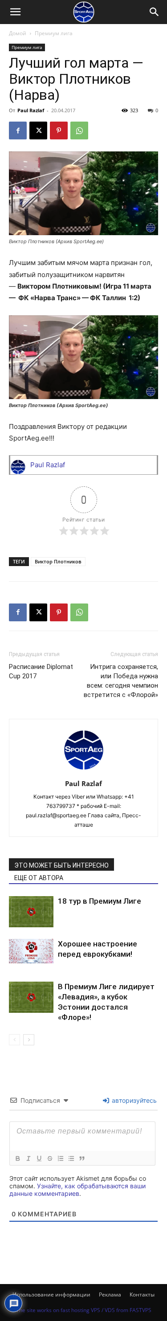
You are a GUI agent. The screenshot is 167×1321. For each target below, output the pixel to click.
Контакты (142, 1294)
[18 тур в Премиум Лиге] (31, 912)
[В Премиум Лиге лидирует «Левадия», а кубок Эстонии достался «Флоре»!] (31, 997)
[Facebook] (18, 130)
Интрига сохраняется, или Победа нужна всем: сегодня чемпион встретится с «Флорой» (121, 681)
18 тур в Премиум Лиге (99, 901)
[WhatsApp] (79, 130)
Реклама (110, 1294)
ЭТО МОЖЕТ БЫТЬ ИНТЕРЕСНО (61, 865)
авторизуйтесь (133, 1100)
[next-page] (28, 1039)
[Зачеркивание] (49, 1158)
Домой (17, 33)
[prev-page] (14, 1039)
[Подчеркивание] (38, 1158)
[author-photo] (83, 771)
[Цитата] (81, 1158)
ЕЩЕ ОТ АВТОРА (38, 877)
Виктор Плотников (58, 561)
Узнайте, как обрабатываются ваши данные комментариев (77, 1189)
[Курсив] (28, 1158)
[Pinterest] (59, 130)
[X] (38, 130)
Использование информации (51, 1294)
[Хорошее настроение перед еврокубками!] (31, 951)
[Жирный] (17, 1158)
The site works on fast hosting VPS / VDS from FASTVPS (83, 1310)
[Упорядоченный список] (60, 1158)
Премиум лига (54, 33)
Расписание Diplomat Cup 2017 (41, 671)
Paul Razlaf (30, 110)
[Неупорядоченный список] (70, 1158)
